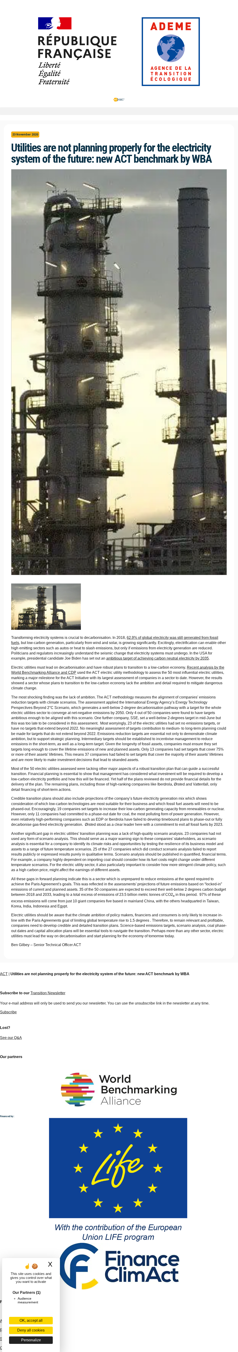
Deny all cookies (31, 1330)
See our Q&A (11, 1038)
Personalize (31, 1340)
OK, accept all (31, 1320)
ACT (4, 974)
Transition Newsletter (47, 993)
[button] (119, 111)
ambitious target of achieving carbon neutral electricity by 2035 (157, 658)
